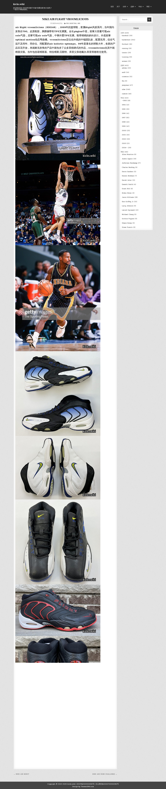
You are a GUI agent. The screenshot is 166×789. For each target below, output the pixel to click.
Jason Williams (128, 197)
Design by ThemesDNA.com (83, 786)
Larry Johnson (127, 206)
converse (125, 76)
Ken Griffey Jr (127, 201)
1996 (124, 113)
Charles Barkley (128, 167)
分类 (124, 6)
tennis (124, 52)
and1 (123, 72)
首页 (112, 6)
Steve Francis (127, 227)
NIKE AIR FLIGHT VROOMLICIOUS (65, 19)
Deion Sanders (127, 171)
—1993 (124, 100)
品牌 (132, 6)
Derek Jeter (127, 180)
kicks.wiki (19, 4)
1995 (124, 109)
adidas (124, 68)
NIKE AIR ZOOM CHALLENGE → (104, 774)
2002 (124, 139)
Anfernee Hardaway (129, 163)
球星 (148, 6)
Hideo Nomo (127, 193)
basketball (73, 23)
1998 (124, 122)
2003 (124, 143)
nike (79, 23)
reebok (124, 94)
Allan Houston (127, 154)
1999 (67, 23)
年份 (140, 6)
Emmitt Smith (127, 184)
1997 (124, 117)
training (125, 57)
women (124, 61)
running (125, 48)
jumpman (125, 85)
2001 (124, 135)
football (125, 44)
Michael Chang (128, 214)
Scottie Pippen (128, 218)
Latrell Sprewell (128, 210)
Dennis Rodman (128, 176)
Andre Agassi (127, 159)
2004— (124, 147)
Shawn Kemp (127, 223)
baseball (125, 35)
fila (123, 81)
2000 (124, 130)
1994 (124, 105)
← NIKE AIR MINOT (21, 774)
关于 (118, 6)
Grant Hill (126, 188)
